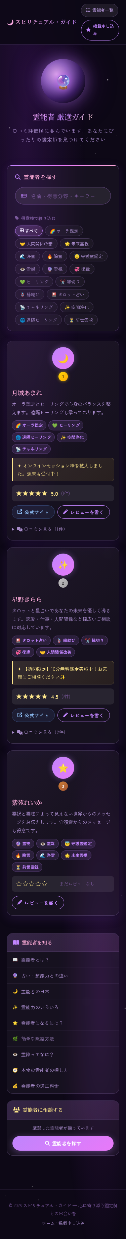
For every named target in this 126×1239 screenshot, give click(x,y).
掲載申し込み (103, 29)
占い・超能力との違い (40, 975)
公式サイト (37, 512)
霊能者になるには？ (38, 1022)
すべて (31, 231)
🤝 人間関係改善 (36, 243)
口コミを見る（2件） (45, 732)
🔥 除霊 (54, 256)
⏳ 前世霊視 (81, 320)
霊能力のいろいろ (35, 1007)
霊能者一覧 (102, 10)
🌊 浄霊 (27, 256)
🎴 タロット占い (67, 294)
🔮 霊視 (54, 269)
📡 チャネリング (36, 307)
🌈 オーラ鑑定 (64, 231)
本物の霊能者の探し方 (40, 1070)
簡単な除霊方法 (33, 1038)
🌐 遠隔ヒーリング (38, 320)
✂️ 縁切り (70, 281)
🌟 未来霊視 (77, 243)
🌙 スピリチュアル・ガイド (42, 22)
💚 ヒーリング (34, 281)
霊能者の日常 (30, 991)
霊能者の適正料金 (35, 1085)
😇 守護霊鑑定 (88, 256)
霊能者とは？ (30, 959)
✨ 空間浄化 (77, 307)
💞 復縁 (82, 269)
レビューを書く (87, 512)
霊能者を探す (66, 1143)
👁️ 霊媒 (27, 269)
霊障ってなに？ (33, 1054)
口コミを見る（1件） (45, 528)
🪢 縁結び (30, 294)
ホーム (48, 1223)
